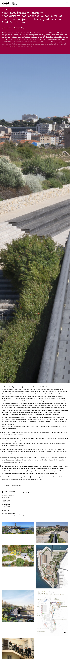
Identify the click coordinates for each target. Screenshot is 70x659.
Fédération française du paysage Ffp (16, 515)
